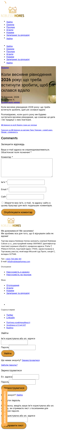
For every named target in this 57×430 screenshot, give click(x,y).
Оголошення (12, 285)
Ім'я (4, 182)
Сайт (3, 196)
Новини (10, 32)
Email (4, 189)
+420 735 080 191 (13, 259)
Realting (9, 328)
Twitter (9, 315)
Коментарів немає (10, 102)
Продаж (10, 27)
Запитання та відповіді (18, 35)
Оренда (10, 24)
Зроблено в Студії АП (16, 325)
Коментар (7, 157)
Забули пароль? (9, 365)
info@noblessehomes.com (18, 261)
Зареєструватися (31, 360)
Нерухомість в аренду (18, 272)
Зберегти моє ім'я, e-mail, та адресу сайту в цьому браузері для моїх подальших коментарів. (26, 204)
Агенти (9, 29)
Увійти (19, 395)
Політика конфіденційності (18, 322)
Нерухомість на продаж (18, 274)
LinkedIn (10, 317)
